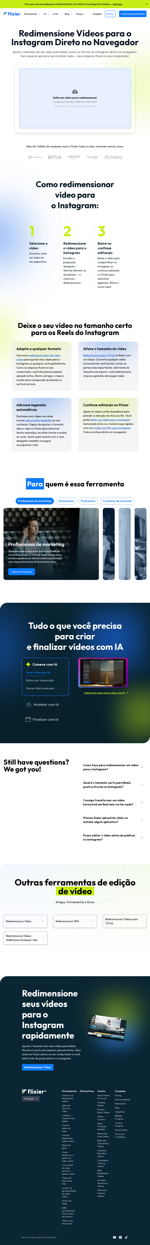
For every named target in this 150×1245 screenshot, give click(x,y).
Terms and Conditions (120, 1135)
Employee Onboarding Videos (103, 1143)
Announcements (121, 1099)
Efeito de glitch (66, 1146)
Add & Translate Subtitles (101, 1126)
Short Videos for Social (103, 1097)
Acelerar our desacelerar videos (68, 1098)
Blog (117, 1107)
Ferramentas (69, 1091)
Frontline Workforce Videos (102, 1183)
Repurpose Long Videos (103, 1135)
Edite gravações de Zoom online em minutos (68, 1212)
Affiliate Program (119, 1117)
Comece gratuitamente (133, 14)
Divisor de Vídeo (66, 1202)
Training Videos (101, 1104)
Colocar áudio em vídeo (66, 1128)
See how (117, 4)
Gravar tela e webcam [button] (40, 688)
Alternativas (87, 1091)
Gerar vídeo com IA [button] (38, 672)
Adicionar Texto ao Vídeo (66, 1108)
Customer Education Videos (101, 1153)
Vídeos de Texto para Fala (67, 1181)
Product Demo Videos (103, 1111)
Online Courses (101, 1118)
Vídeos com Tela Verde (67, 1222)
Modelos (97, 13)
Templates (120, 1112)
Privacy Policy (121, 1130)
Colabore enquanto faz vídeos (68, 1118)
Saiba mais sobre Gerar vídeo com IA (104, 692)
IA (45, 1091)
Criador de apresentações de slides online (68, 1192)
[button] (32, 14)
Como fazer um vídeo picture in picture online (68, 1169)
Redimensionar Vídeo (37, 1067)
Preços (79, 13)
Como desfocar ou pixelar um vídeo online (67, 1156)
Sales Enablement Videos (102, 1173)
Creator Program (119, 1124)
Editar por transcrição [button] (40, 680)
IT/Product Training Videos (102, 1193)
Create (101, 1091)
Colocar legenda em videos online (68, 1138)
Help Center (120, 1103)
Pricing (118, 1095)
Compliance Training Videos (102, 1163)
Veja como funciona (21, 571)
